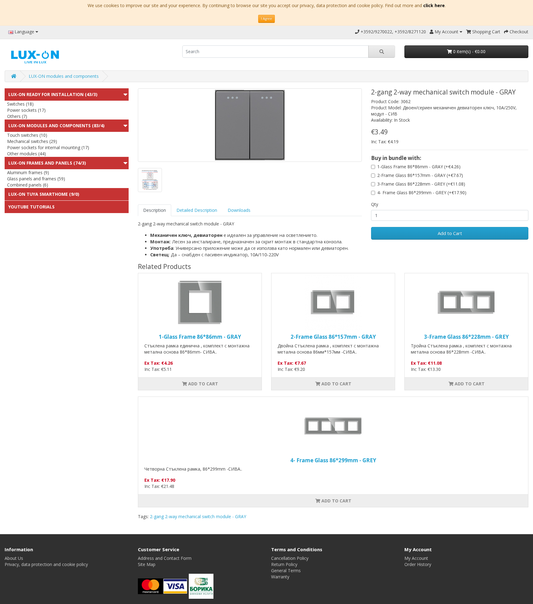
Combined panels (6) (27, 185)
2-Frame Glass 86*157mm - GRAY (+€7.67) (420, 175)
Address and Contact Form (165, 558)
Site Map (146, 564)
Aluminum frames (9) (28, 172)
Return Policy (284, 564)
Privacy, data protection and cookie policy (46, 564)
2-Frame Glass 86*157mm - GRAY (333, 336)
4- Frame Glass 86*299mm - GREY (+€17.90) (421, 192)
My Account (416, 558)
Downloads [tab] (239, 210)
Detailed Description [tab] (196, 210)
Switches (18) (20, 104)
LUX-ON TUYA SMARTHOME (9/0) (43, 194)
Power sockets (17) (26, 110)
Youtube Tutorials (31, 207)
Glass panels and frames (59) (36, 179)
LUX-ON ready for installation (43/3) (52, 94)
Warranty (280, 577)
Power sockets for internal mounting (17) (48, 147)
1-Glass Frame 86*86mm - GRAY (200, 336)
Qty (374, 204)
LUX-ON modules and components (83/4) (56, 125)
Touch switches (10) (27, 135)
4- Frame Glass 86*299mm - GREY (333, 460)
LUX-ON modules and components (64, 76)
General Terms (286, 570)
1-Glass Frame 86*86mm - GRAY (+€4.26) (419, 167)
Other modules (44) (26, 154)
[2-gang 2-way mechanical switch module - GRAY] (250, 125)
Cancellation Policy (289, 558)
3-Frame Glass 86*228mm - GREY (466, 336)
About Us (14, 558)
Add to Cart (450, 233)
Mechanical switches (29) (32, 141)
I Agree (266, 18)
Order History (417, 564)
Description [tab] (154, 210)
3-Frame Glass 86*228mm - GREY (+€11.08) (421, 184)
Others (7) (17, 116)
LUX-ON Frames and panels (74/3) (47, 163)
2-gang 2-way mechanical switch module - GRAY (198, 516)
